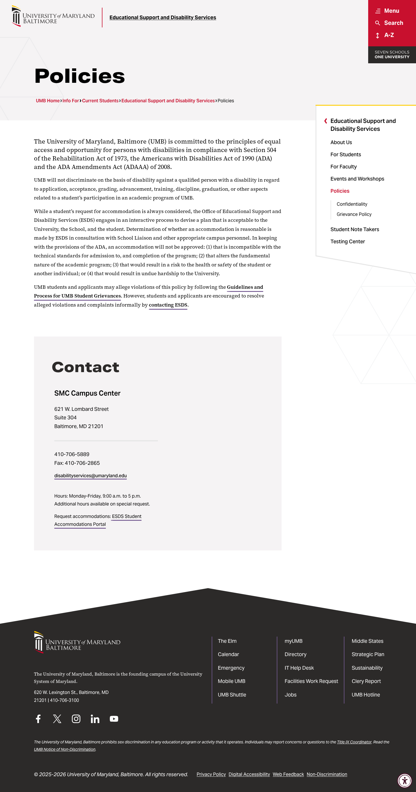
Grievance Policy (354, 214)
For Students (346, 154)
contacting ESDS (168, 304)
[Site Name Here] (53, 16)
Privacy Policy (211, 774)
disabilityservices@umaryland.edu (90, 476)
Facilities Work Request (311, 681)
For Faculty (344, 166)
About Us (341, 142)
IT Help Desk (299, 668)
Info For (71, 101)
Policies (340, 191)
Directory (295, 654)
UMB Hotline (366, 694)
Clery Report (366, 681)
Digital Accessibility (249, 774)
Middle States (367, 641)
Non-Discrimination (327, 774)
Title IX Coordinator (354, 742)
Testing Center (348, 241)
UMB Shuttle (232, 694)
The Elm (227, 641)
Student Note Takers (355, 229)
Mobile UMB (231, 681)
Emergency (231, 668)
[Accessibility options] (404, 780)
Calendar (228, 654)
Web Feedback (288, 774)
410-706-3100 (64, 700)
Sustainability (367, 668)
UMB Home (48, 101)
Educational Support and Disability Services (163, 17)
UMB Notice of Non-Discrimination (64, 749)
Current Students (100, 101)
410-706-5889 (71, 454)
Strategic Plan (368, 654)
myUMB (294, 641)
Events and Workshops (357, 178)
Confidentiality (352, 204)
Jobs (291, 694)
